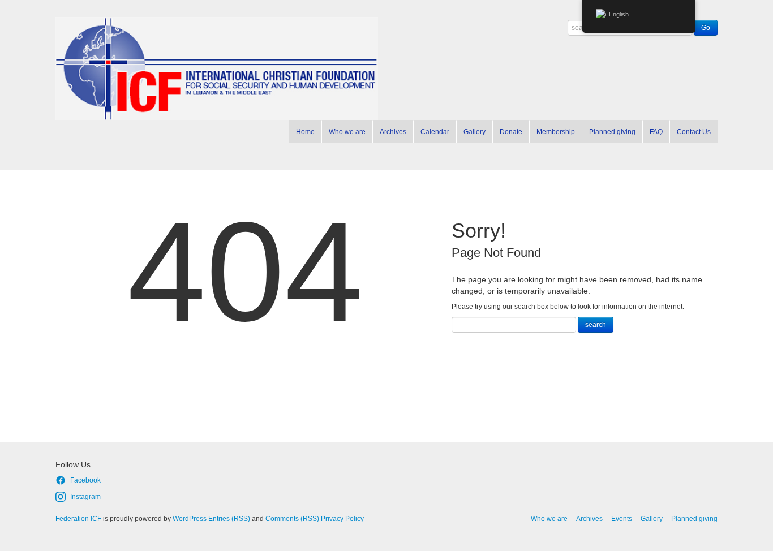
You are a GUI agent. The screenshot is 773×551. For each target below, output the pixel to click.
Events (621, 519)
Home (305, 132)
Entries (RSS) (229, 519)
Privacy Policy (342, 519)
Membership (555, 132)
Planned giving (612, 132)
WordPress (190, 519)
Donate (511, 132)
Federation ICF (78, 519)
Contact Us (694, 132)
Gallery (474, 132)
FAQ (656, 132)
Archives (393, 132)
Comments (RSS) (292, 519)
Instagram (85, 497)
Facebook (85, 480)
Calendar (434, 132)
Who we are (347, 132)
